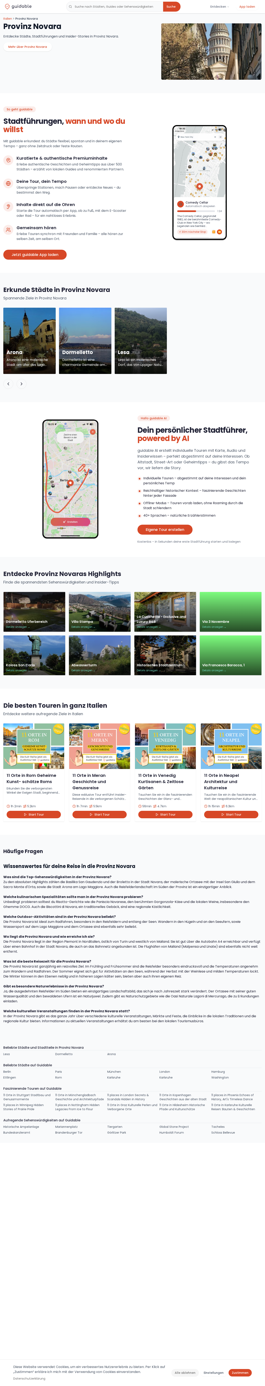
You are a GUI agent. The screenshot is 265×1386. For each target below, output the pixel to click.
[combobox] (114, 6)
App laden (247, 7)
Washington (220, 1077)
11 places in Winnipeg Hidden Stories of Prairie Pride (23, 1107)
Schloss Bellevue (223, 1132)
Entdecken (218, 7)
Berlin (7, 1072)
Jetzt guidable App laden (35, 254)
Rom (58, 1077)
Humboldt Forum (171, 1132)
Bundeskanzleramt (16, 1132)
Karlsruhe (113, 1077)
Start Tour (36, 814)
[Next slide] (21, 384)
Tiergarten (114, 1127)
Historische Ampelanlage (21, 1127)
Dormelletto (64, 1054)
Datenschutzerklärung (29, 1378)
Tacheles (218, 1127)
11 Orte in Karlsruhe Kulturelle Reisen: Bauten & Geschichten (233, 1107)
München (114, 1072)
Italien (7, 19)
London (164, 1072)
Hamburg (218, 1072)
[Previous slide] (8, 384)
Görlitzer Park (116, 1132)
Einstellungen (214, 1373)
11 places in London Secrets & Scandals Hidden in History (128, 1097)
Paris (58, 1072)
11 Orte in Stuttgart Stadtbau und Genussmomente (27, 1097)
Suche (171, 7)
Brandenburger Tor (68, 1132)
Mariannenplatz (66, 1127)
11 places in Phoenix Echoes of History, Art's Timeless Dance (232, 1097)
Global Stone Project (174, 1127)
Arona (111, 1054)
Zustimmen (240, 1373)
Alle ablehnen (185, 1373)
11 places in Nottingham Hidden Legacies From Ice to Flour (77, 1107)
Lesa (6, 1054)
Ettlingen (9, 1077)
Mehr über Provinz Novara (27, 47)
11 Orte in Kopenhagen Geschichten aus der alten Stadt (183, 1097)
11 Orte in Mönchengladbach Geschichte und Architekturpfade (79, 1097)
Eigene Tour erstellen (165, 529)
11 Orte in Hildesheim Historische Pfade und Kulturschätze (182, 1107)
